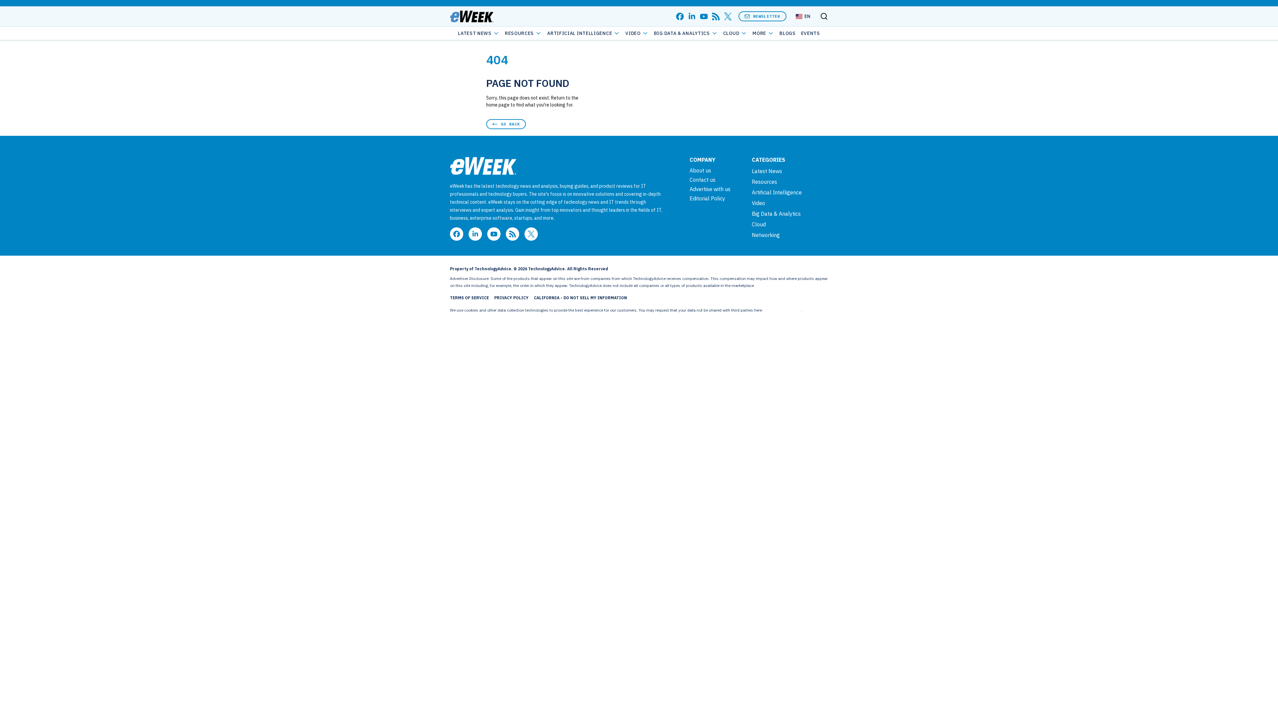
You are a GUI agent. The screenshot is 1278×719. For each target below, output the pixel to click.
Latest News (475, 33)
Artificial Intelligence (579, 33)
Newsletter (766, 16)
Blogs (787, 33)
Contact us (703, 179)
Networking (766, 235)
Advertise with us (710, 189)
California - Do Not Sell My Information (580, 297)
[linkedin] (692, 16)
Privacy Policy (511, 297)
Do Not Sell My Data (782, 310)
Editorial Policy (707, 198)
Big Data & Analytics (682, 33)
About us (700, 170)
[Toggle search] (824, 16)
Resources (764, 181)
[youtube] (704, 16)
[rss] (716, 16)
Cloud (731, 33)
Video (633, 33)
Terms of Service (469, 297)
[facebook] (680, 16)
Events (810, 33)
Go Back (510, 123)
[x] (728, 16)
